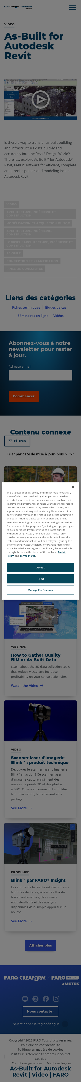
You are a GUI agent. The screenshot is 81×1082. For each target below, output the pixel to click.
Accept (40, 567)
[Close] (73, 487)
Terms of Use (27, 555)
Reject (40, 578)
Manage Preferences (40, 590)
